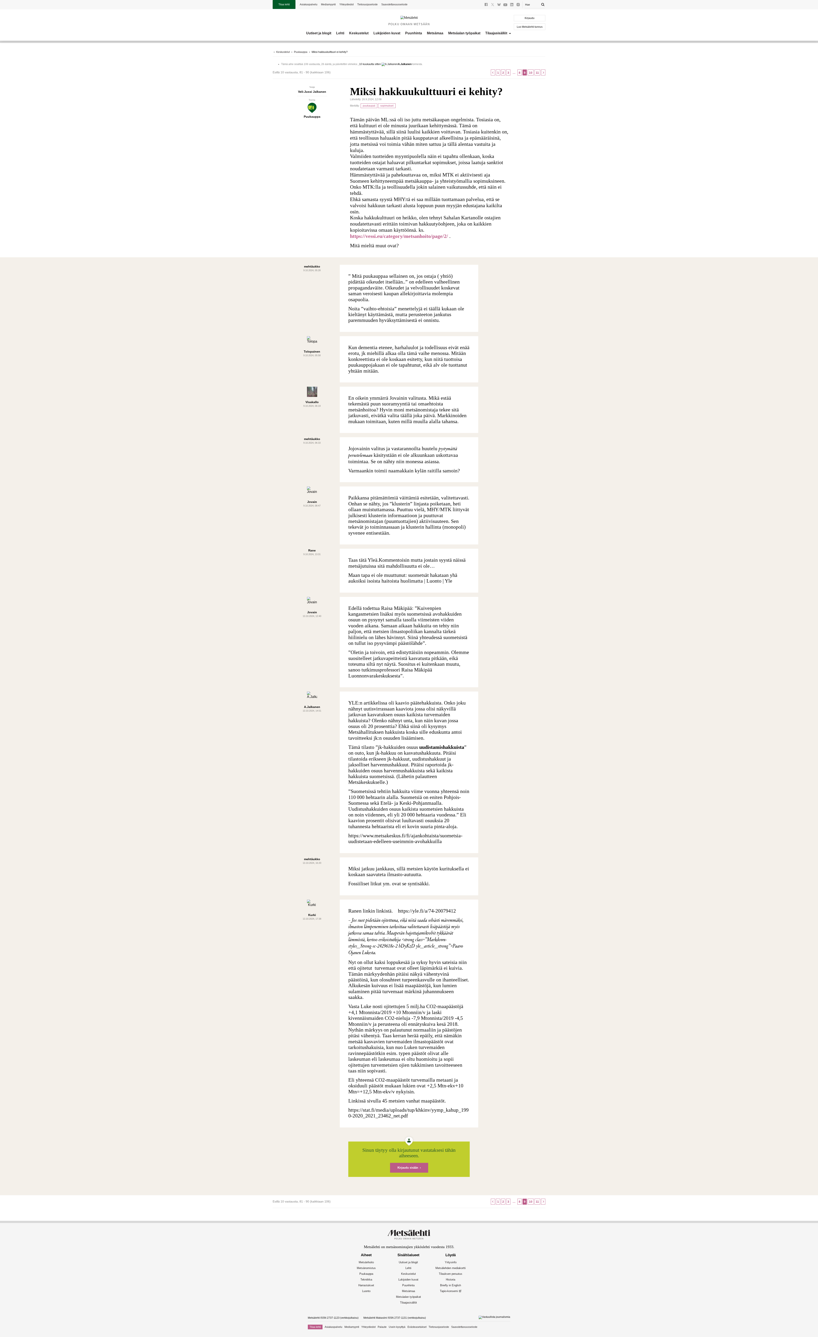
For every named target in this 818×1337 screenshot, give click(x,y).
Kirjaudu (529, 18)
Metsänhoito (366, 1262)
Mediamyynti (328, 4)
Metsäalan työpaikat (464, 33)
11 (537, 72)
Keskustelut (359, 33)
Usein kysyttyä (397, 1327)
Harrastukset (366, 1285)
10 (530, 72)
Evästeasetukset (417, 1327)
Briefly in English (450, 1285)
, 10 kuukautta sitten (369, 64)
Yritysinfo (451, 1262)
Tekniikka (366, 1279)
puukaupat (369, 105)
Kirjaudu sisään (407, 1167)
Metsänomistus (366, 1268)
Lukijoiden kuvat (386, 33)
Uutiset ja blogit (318, 33)
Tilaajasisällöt (496, 33)
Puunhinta (413, 33)
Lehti (340, 33)
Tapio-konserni (449, 1291)
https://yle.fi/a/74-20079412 (427, 911)
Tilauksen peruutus (450, 1273)
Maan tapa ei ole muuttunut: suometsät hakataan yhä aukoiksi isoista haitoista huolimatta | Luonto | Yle (402, 578)
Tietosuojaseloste (367, 4)
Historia (450, 1279)
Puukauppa (300, 52)
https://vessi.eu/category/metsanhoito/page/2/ (399, 236)
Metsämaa (435, 33)
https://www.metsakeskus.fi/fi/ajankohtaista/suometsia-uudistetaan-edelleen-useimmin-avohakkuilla (405, 838)
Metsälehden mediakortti (450, 1268)
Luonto (366, 1291)
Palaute (382, 1327)
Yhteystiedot (346, 4)
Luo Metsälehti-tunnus (530, 26)
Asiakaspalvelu (308, 4)
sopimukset (386, 105)
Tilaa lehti (284, 4)
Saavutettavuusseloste (394, 4)
